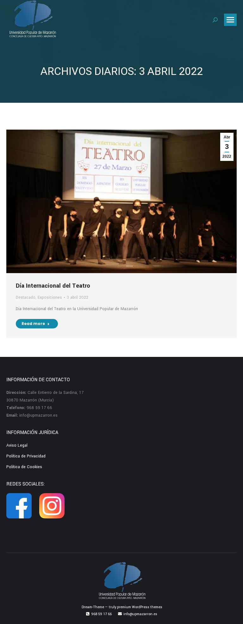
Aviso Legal (17, 445)
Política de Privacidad (26, 456)
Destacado (25, 297)
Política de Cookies (24, 467)
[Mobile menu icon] (230, 20)
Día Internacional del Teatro (53, 286)
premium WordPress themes (139, 607)
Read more (33, 323)
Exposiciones (50, 297)
